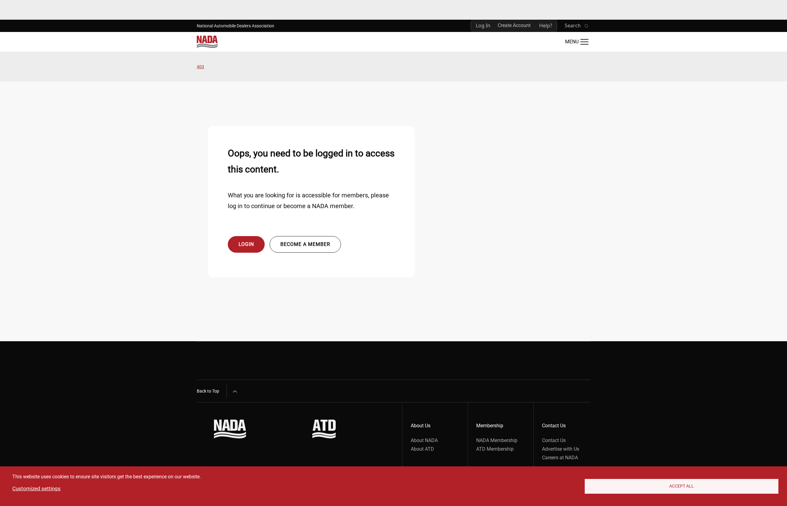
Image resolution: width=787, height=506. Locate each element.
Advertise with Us (560, 449)
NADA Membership (496, 440)
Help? (545, 25)
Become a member (305, 244)
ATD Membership (495, 449)
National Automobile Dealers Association (235, 25)
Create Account (514, 25)
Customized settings (36, 488)
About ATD (422, 449)
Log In (483, 25)
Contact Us (554, 440)
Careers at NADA (560, 458)
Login (246, 244)
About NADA (424, 440)
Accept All (681, 486)
